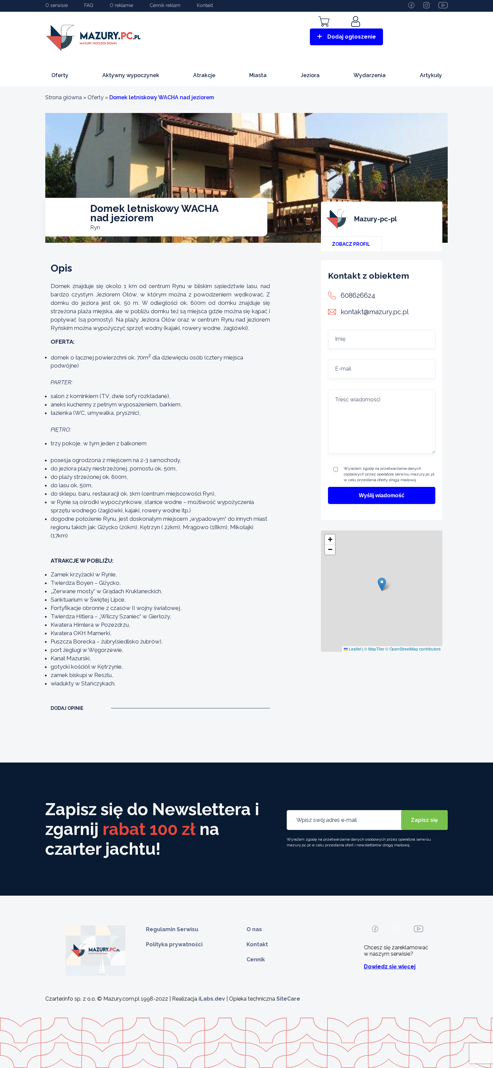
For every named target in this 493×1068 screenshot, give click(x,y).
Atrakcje (204, 75)
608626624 (358, 295)
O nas (254, 929)
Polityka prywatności (174, 944)
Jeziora (310, 75)
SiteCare (288, 999)
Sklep (324, 31)
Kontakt (205, 5)
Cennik (255, 959)
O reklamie (121, 5)
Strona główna (63, 97)
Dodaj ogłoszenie (351, 37)
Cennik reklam (165, 5)
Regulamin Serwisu (172, 929)
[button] (382, 584)
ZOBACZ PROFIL (351, 244)
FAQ (88, 5)
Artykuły (431, 75)
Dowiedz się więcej (390, 966)
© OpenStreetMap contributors (413, 649)
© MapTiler (374, 649)
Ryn (95, 227)
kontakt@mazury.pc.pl (375, 312)
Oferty (59, 75)
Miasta (258, 75)
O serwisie (56, 5)
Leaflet (354, 649)
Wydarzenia (369, 75)
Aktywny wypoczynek (130, 75)
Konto (356, 31)
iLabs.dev (212, 999)
